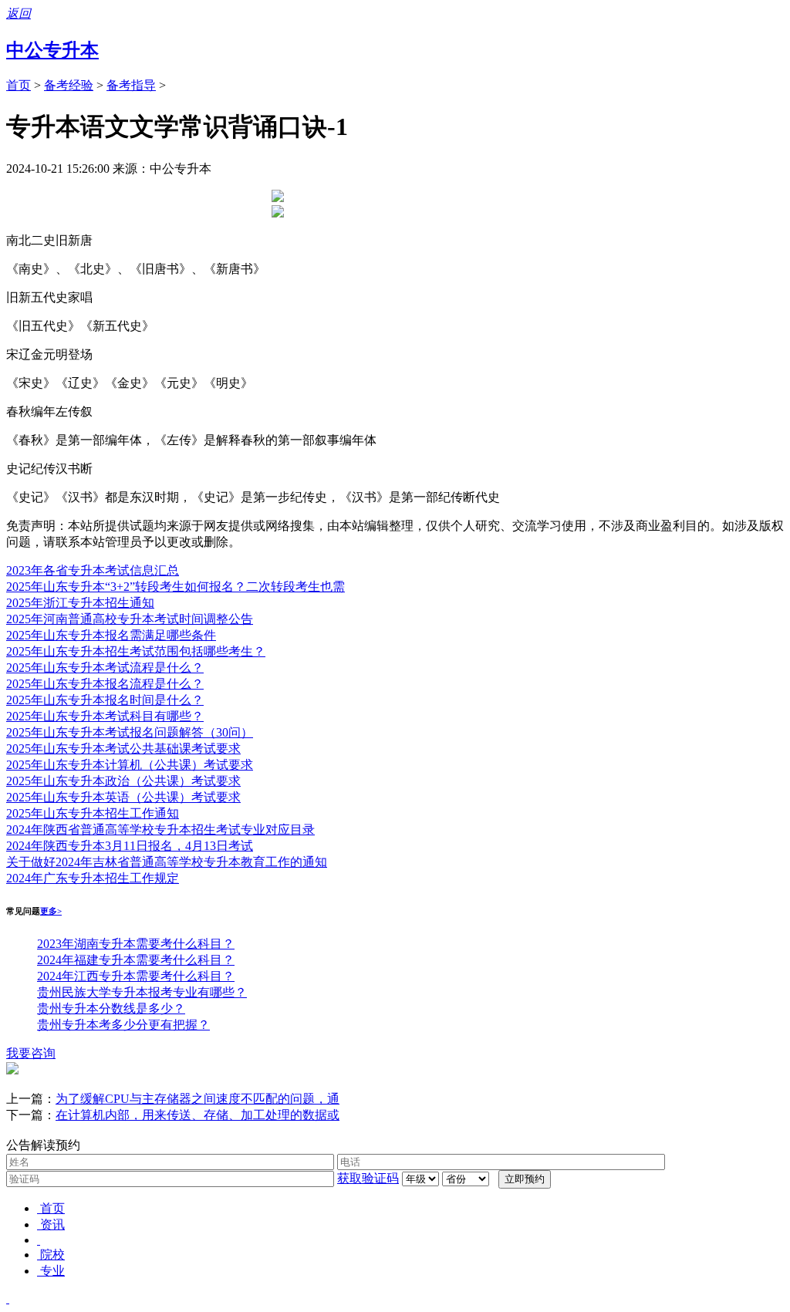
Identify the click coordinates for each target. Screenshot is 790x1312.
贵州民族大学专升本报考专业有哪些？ (142, 992)
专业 (52, 1270)
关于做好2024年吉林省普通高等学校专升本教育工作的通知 (166, 861)
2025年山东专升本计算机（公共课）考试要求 (129, 764)
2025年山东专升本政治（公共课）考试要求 (123, 781)
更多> (51, 911)
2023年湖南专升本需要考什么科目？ (136, 943)
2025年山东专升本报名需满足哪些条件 (111, 635)
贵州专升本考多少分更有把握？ (123, 1024)
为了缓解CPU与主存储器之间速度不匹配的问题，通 (197, 1098)
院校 (52, 1254)
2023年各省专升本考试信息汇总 (92, 570)
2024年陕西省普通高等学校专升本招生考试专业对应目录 (160, 829)
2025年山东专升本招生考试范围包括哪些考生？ (135, 651)
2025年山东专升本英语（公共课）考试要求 (123, 797)
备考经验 (68, 85)
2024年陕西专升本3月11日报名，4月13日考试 (129, 845)
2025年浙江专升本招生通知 (80, 602)
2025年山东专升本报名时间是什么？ (105, 700)
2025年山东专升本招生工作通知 (92, 813)
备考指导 (131, 85)
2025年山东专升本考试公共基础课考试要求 (123, 748)
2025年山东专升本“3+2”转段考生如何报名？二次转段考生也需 (175, 586)
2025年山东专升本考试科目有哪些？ (105, 716)
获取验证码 (368, 1178)
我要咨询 (31, 1053)
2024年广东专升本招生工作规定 (92, 878)
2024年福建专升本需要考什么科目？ (136, 959)
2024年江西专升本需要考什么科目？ (136, 976)
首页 (18, 85)
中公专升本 (52, 50)
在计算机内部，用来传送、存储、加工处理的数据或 (197, 1114)
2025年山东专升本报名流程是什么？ (105, 683)
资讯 (52, 1224)
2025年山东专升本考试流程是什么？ (105, 667)
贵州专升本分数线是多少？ (111, 1008)
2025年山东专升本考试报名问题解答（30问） (129, 732)
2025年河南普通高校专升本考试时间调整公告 (129, 619)
